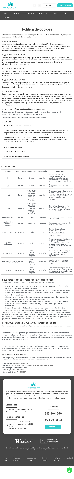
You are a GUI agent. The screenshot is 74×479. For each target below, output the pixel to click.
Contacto (7, 17)
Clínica (14, 13)
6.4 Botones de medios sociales (17, 156)
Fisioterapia (43, 13)
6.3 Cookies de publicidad (15, 152)
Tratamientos (27, 13)
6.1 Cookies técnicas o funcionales (18, 126)
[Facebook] (34, 5)
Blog (64, 13)
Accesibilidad (68, 458)
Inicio (5, 13)
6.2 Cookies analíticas (14, 147)
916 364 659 (53, 413)
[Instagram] (39, 5)
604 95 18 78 (53, 419)
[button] (37, 126)
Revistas (55, 13)
